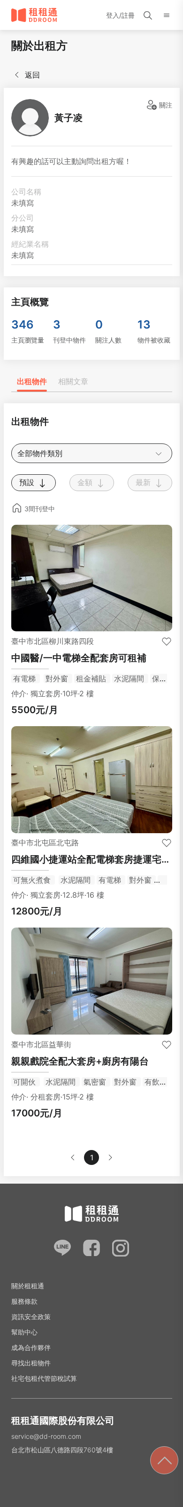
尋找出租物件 (31, 1363)
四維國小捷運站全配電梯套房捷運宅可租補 (91, 860)
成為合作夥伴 (31, 1347)
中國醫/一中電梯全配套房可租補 (78, 658)
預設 (28, 482)
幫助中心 (24, 1332)
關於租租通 (27, 1286)
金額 (86, 482)
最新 (144, 482)
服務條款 (24, 1301)
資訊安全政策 (31, 1317)
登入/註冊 (120, 15)
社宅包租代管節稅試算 (44, 1378)
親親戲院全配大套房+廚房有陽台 (80, 1061)
